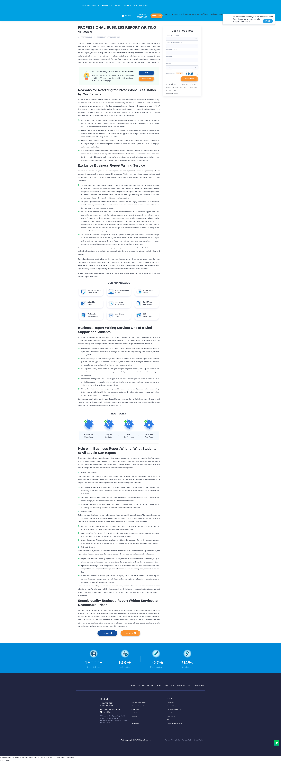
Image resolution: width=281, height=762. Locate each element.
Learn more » (245, 21)
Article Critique (136, 713)
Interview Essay (136, 720)
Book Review (171, 699)
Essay (133, 699)
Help (146, 73)
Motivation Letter (172, 713)
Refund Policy (198, 740)
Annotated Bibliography (138, 702)
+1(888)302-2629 (141, 17)
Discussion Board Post (174, 709)
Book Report (171, 716)
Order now (107, 5)
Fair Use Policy (187, 740)
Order (159, 686)
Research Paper (172, 706)
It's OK (267, 21)
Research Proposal (137, 706)
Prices (117, 5)
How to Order (138, 686)
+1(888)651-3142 (141, 15)
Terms (167, 740)
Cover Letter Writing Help (175, 723)
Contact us (143, 5)
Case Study (135, 709)
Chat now (106, 633)
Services (85, 5)
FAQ (135, 5)
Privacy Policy (175, 740)
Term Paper (135, 723)
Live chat (127, 16)
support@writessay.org (112, 709)
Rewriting (134, 716)
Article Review (171, 720)
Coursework (170, 702)
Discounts (127, 5)
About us (95, 5)
